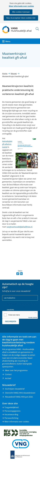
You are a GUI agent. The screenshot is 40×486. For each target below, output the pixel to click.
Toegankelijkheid (12, 407)
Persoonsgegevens (12, 411)
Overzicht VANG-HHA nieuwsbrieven (20, 393)
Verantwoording (11, 414)
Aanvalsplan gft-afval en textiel (7, 144)
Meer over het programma (16, 370)
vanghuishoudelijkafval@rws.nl (19, 227)
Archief (8, 378)
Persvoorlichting (11, 418)
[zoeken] (37, 28)
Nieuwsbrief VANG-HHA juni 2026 (19, 397)
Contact (8, 374)
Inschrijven (10, 321)
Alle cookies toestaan (21, 12)
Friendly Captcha (32, 317)
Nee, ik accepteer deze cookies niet (20, 18)
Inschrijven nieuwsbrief (14, 389)
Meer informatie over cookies (21, 6)
